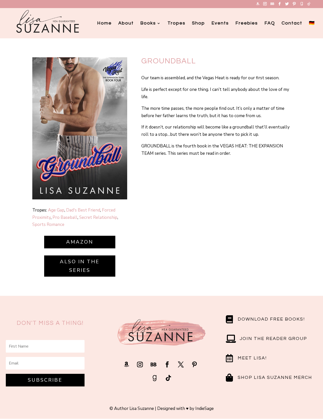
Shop (198, 23)
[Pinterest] (294, 5)
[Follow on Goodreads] (154, 378)
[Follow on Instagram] (140, 364)
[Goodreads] (302, 5)
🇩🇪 (312, 23)
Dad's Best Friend (83, 210)
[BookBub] (272, 5)
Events (220, 23)
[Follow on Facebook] (167, 364)
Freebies (246, 23)
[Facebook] (280, 5)
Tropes (176, 23)
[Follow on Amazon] (126, 364)
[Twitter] (287, 5)
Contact (292, 23)
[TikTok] (309, 5)
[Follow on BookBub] (153, 364)
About (126, 23)
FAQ (269, 23)
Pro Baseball (64, 217)
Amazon (79, 242)
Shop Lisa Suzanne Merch (275, 377)
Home (104, 23)
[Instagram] (265, 5)
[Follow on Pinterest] (194, 364)
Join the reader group (273, 338)
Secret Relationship (98, 217)
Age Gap (56, 210)
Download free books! (271, 319)
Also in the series (79, 266)
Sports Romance (48, 224)
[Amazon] (258, 5)
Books (148, 23)
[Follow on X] (181, 364)
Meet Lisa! (252, 358)
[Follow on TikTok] (168, 378)
